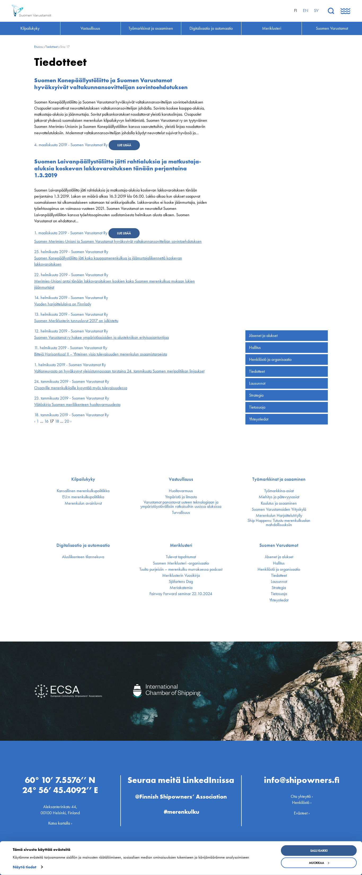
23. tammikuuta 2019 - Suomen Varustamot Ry (71, 398)
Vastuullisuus (181, 479)
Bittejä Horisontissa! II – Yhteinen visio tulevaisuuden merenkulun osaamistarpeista (100, 354)
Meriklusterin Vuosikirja (181, 575)
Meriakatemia (181, 588)
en (305, 10)
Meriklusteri (181, 545)
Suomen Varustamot (278, 545)
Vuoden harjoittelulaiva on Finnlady (62, 304)
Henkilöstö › (302, 802)
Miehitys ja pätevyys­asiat (279, 497)
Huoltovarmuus (181, 491)
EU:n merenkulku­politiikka (83, 497)
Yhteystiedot (258, 419)
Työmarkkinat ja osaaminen (279, 479)
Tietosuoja (257, 407)
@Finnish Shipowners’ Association (181, 796)
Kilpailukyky (83, 479)
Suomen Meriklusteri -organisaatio (181, 563)
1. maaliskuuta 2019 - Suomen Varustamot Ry (70, 233)
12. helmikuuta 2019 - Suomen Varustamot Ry (71, 331)
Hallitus (255, 347)
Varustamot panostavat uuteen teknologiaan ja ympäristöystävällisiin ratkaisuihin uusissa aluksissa (180, 504)
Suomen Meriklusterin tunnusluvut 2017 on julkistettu (76, 320)
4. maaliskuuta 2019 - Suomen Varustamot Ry (71, 145)
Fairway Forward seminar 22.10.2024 (180, 594)
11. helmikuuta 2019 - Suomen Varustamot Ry (70, 347)
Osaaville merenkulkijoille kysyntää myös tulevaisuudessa (80, 388)
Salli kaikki (319, 850)
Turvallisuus (181, 512)
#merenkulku (181, 812)
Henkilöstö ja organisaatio (270, 359)
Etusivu (38, 47)
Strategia (256, 395)
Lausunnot (257, 383)
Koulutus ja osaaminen (279, 503)
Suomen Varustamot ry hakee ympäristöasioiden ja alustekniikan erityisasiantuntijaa (101, 337)
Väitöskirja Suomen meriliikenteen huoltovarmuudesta (77, 404)
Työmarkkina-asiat (279, 491)
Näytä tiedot (24, 867)
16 (46, 421)
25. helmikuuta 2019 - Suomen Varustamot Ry (71, 251)
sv (316, 10)
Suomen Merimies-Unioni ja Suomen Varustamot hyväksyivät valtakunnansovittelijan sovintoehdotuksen (118, 241)
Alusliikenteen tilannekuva (83, 557)
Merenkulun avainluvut (83, 503)
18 (57, 421)
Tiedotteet (51, 47)
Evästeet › (302, 813)
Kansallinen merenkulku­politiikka (83, 491)
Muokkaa (316, 863)
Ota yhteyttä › (302, 796)
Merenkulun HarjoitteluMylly (279, 515)
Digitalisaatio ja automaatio (83, 545)
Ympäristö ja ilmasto (181, 497)
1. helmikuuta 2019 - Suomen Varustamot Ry (70, 364)
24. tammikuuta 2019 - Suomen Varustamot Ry (71, 381)
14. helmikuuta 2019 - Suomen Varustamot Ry (71, 297)
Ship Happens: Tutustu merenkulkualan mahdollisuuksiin (279, 522)
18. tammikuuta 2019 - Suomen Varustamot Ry (71, 415)
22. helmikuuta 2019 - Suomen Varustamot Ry (71, 275)
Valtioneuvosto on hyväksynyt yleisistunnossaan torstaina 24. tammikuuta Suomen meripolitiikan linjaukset (119, 371)
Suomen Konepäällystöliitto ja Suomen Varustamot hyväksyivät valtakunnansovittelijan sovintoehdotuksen (111, 83)
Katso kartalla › (60, 823)
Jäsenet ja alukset (263, 335)
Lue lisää (124, 145)
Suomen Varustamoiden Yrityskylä (279, 509)
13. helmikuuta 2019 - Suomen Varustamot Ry (71, 314)
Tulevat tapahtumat (181, 557)
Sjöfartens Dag (181, 581)
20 (66, 421)
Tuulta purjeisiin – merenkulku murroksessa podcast (180, 569)
